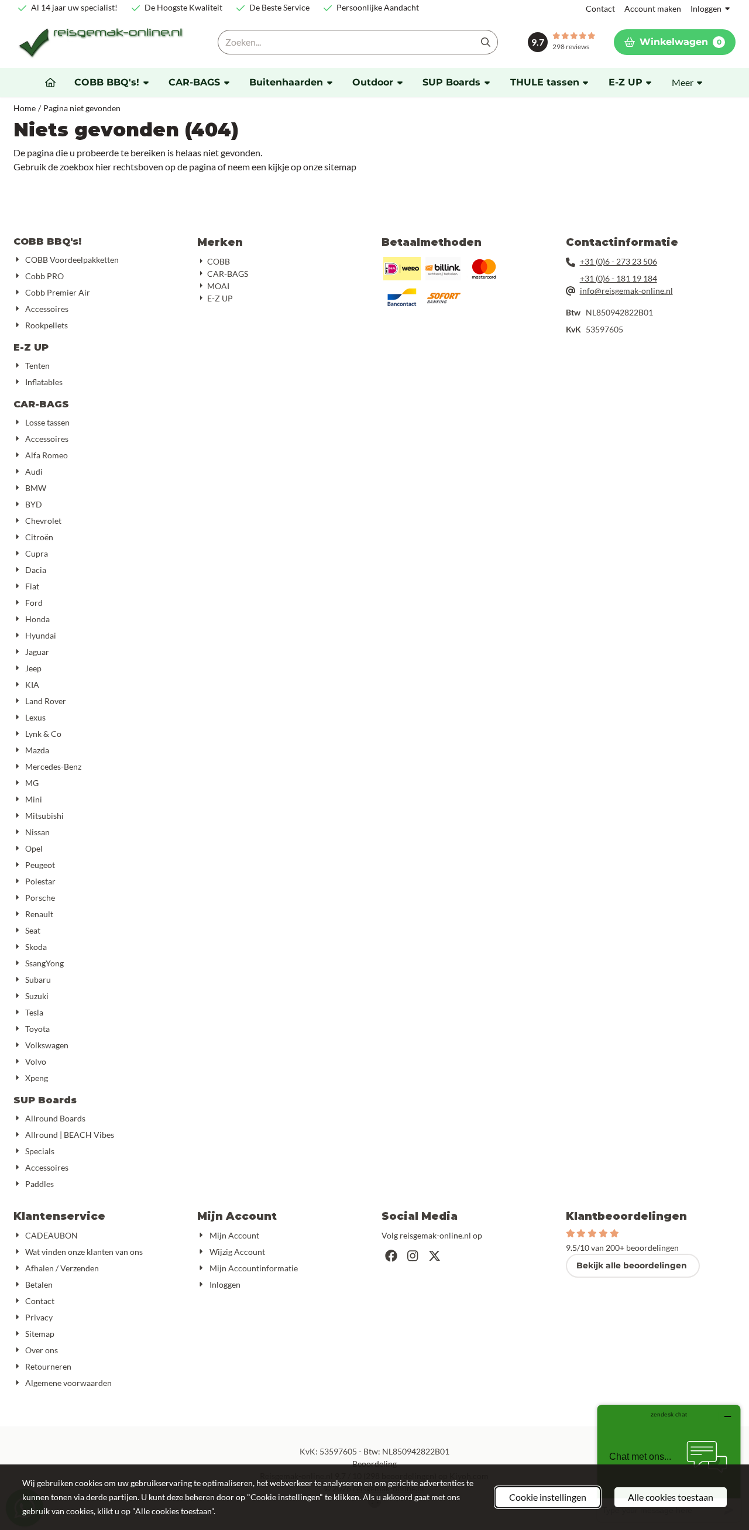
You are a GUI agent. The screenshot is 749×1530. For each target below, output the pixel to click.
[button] (675, 42)
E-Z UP (31, 347)
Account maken (652, 8)
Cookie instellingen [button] (547, 1496)
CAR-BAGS (41, 404)
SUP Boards (45, 1100)
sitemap (340, 166)
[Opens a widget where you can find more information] (669, 1463)
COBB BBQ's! (47, 241)
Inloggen (705, 8)
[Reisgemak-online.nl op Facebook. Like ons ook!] (391, 1255)
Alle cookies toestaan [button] (670, 1496)
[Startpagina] (50, 82)
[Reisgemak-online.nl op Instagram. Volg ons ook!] (412, 1255)
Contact (600, 8)
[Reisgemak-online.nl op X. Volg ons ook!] (434, 1255)
